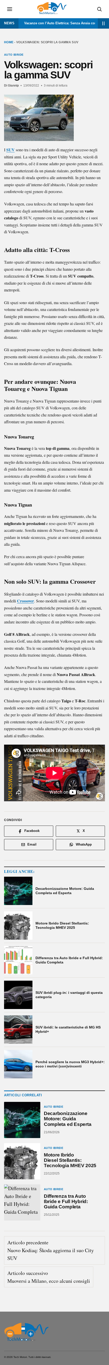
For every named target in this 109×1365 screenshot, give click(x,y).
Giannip (13, 85)
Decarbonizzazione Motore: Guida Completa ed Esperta (68, 1119)
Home (8, 42)
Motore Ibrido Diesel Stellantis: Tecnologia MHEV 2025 (70, 1160)
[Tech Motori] (26, 1332)
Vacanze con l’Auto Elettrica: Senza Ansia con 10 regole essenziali (56, 23)
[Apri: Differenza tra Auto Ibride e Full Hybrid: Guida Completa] (22, 1202)
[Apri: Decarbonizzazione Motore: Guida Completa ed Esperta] (22, 1120)
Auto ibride (13, 54)
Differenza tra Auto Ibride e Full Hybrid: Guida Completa (66, 1201)
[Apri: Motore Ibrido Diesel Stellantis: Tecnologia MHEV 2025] (22, 1161)
